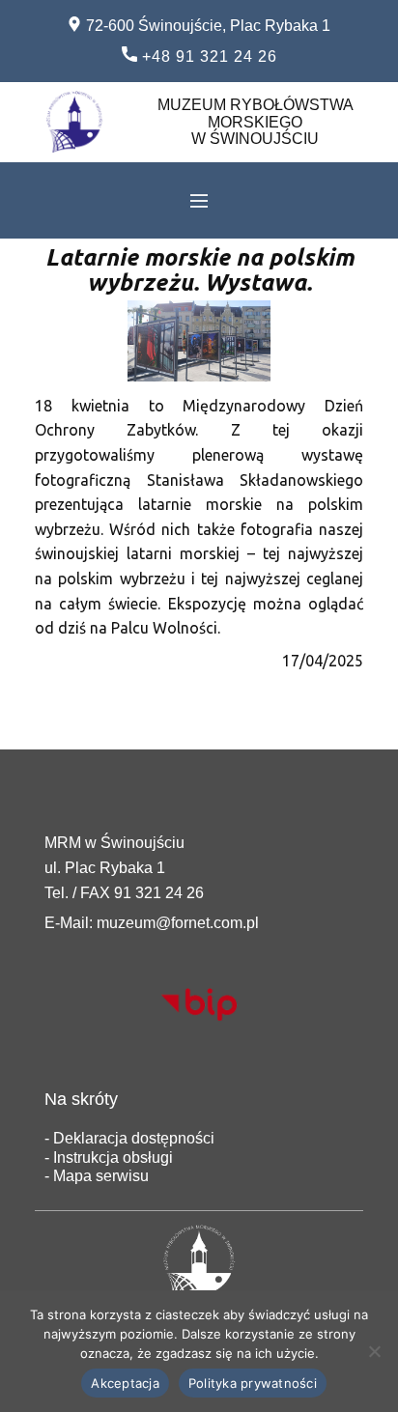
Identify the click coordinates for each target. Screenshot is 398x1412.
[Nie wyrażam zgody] (374, 1351)
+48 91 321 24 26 (207, 56)
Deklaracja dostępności (131, 1138)
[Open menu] (199, 201)
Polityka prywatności (252, 1383)
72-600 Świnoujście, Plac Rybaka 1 (206, 25)
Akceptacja (125, 1383)
